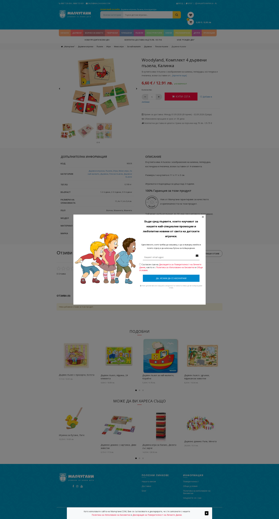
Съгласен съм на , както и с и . (171, 267)
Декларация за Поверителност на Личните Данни (157, 514)
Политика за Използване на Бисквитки (175, 267)
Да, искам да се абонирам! (171, 278)
